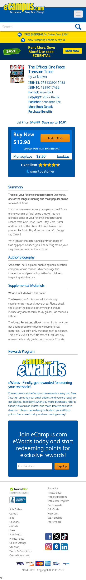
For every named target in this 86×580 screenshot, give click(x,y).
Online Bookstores (19, 555)
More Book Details (40, 107)
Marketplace (54, 521)
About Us (53, 488)
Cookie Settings (17, 542)
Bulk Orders (15, 509)
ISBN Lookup (55, 517)
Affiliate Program (57, 496)
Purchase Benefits (40, 111)
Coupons (14, 521)
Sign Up (62, 466)
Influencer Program (58, 501)
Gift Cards (53, 509)
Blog (11, 517)
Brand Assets (55, 505)
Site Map (14, 547)
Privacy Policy (16, 538)
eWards (13, 526)
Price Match (15, 534)
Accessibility (54, 492)
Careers (13, 513)
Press (12, 530)
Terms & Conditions (20, 551)
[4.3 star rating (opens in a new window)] (49, 165)
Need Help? (28, 570)
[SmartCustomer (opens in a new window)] (40, 171)
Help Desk (53, 513)
